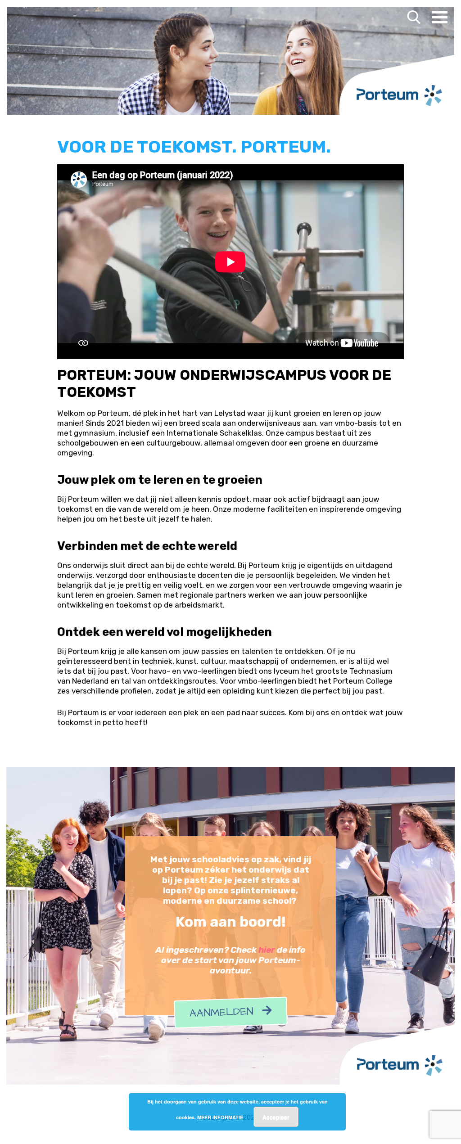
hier (266, 950)
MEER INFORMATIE (220, 1117)
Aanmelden (225, 1013)
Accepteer (275, 1117)
